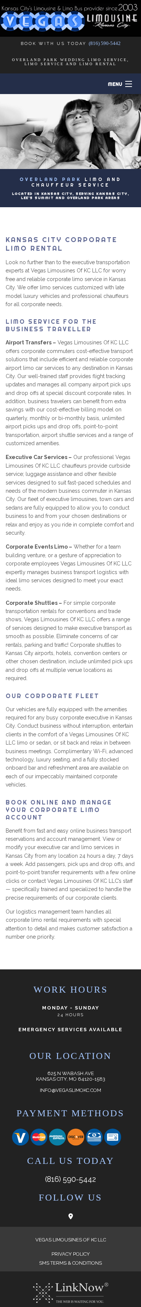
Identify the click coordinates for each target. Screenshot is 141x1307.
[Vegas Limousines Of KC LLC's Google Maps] (70, 1216)
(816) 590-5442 (105, 43)
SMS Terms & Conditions (70, 1263)
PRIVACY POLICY (71, 1254)
